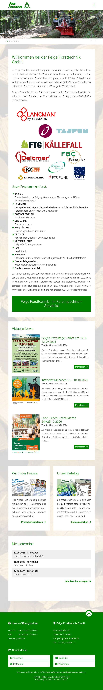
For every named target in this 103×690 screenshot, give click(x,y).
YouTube (63, 658)
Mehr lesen (80, 367)
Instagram (18, 664)
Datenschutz (33, 672)
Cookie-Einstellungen (55, 672)
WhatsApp (63, 664)
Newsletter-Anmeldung (76, 672)
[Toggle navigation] (94, 5)
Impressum (22, 672)
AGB (43, 672)
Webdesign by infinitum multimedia (51, 679)
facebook (18, 658)
